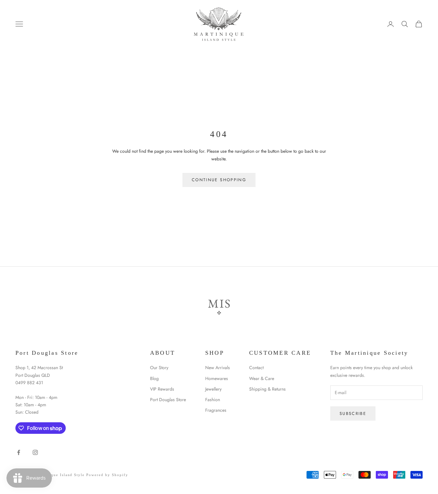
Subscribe (353, 413)
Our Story (159, 367)
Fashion (212, 399)
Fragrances (215, 410)
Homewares (216, 378)
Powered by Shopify (107, 475)
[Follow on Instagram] (35, 452)
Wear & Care (261, 378)
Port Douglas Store (168, 399)
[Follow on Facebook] (18, 452)
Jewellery (213, 389)
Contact (256, 367)
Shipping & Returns (267, 389)
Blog (154, 378)
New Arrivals (217, 367)
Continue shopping (219, 180)
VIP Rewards (162, 389)
